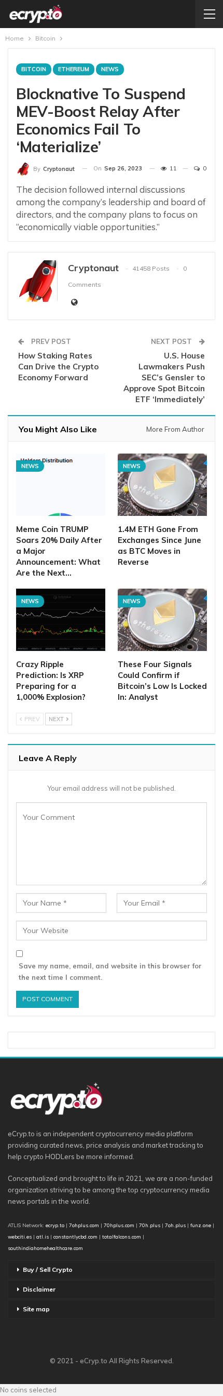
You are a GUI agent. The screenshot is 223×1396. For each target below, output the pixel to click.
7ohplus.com (84, 1225)
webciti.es (20, 1236)
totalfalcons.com (121, 1236)
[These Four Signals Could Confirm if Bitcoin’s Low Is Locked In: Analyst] (162, 620)
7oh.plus (175, 1225)
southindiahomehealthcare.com (45, 1248)
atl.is (42, 1236)
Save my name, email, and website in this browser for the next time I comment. (110, 971)
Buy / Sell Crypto (48, 1269)
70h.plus (148, 1225)
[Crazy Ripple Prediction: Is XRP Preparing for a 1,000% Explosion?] (60, 620)
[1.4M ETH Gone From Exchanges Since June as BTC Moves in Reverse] (162, 485)
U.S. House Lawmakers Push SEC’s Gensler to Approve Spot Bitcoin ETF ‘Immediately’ (164, 377)
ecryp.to (55, 1225)
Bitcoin (33, 69)
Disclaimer (39, 1289)
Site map (36, 1309)
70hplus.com (119, 1225)
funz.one (200, 1225)
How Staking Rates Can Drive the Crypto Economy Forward (58, 366)
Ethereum (73, 69)
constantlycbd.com (75, 1236)
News (110, 69)
